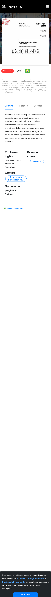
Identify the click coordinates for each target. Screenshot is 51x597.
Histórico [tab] (23, 106)
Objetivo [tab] (9, 106)
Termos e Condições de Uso (30, 578)
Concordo (25, 595)
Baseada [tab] (38, 106)
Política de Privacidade (13, 582)
